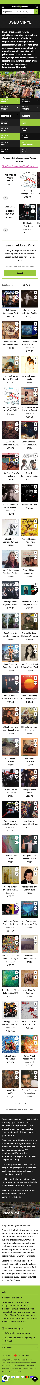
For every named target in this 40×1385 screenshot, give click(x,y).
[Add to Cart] (33, 174)
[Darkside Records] (20, 6)
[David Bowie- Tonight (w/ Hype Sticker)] (29, 809)
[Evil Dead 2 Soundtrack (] (10, 430)
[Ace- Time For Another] (29, 978)
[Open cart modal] (36, 6)
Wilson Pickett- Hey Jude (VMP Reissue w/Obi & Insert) (29, 604)
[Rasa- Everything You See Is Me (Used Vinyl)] (29, 684)
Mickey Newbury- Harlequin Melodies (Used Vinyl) (29, 636)
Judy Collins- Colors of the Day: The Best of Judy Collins (10, 573)
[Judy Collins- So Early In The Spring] (10, 621)
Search (20, 273)
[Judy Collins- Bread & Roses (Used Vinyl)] (29, 653)
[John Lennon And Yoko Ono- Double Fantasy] (29, 299)
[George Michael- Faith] (29, 778)
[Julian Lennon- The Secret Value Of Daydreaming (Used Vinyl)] (10, 493)
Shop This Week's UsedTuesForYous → (20, 166)
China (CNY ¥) (22, 1355)
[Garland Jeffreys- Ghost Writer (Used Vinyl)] (10, 684)
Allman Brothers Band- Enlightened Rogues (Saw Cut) (10, 344)
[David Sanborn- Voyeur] (10, 844)
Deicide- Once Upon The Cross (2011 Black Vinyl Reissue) (29, 1024)
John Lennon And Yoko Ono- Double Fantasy (29, 313)
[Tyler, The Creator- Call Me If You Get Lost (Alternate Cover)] (10, 364)
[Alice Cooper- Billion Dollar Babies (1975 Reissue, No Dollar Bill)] (10, 978)
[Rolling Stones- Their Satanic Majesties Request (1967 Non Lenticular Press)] (10, 1044)
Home (4, 1207)
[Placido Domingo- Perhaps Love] (29, 1079)
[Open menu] (3, 6)
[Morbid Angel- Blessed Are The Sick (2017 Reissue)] (29, 1044)
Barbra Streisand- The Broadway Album (29, 445)
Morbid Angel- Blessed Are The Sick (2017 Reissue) (29, 1059)
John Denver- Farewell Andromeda (10, 761)
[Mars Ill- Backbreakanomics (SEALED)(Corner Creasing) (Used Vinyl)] (29, 461)
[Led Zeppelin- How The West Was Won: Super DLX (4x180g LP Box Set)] (10, 1010)
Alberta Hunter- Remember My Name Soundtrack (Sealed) (10, 890)
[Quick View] (33, 179)
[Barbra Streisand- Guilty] (29, 364)
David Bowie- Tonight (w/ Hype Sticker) (29, 824)
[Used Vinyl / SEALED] (5, 230)
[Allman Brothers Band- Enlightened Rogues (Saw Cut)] (10, 330)
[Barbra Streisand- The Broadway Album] (29, 430)
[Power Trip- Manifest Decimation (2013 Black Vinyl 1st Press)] (10, 1079)
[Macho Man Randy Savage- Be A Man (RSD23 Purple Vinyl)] (10, 910)
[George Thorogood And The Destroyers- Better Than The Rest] (29, 527)
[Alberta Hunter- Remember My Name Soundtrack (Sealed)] (10, 875)
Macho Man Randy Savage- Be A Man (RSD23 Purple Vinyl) (10, 924)
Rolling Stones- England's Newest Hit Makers (10, 604)
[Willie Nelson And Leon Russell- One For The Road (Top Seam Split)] (10, 715)
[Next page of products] (30, 1103)
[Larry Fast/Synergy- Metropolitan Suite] (29, 910)
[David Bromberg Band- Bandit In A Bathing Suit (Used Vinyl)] (10, 653)
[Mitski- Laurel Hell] (29, 493)
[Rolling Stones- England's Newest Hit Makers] (10, 590)
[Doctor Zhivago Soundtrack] (29, 559)
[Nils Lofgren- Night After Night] (29, 715)
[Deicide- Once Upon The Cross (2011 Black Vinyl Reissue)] (29, 1010)
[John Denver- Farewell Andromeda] (10, 747)
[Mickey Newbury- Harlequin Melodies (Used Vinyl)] (29, 621)
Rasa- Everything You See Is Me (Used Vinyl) (29, 698)
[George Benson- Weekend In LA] (29, 844)
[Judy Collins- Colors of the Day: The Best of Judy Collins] (10, 559)
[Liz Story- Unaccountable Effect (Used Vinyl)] (29, 944)
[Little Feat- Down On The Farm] (10, 461)
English (6, 1355)
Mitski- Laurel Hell (29, 504)
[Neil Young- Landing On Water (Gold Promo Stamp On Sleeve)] (27, 180)
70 (26, 1103)
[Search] (36, 11)
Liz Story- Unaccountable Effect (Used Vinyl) (29, 958)
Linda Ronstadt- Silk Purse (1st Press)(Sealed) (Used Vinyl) (29, 410)
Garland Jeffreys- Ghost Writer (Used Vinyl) (10, 698)
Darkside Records (25, 1360)
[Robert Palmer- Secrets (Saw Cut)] (10, 527)
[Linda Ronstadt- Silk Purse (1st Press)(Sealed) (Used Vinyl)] (29, 396)
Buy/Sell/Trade (9, 1196)
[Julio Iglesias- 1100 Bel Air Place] (29, 875)
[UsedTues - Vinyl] (5, 198)
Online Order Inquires (15, 1328)
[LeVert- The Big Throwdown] (10, 778)
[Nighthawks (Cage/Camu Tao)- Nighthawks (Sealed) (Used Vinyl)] (10, 299)
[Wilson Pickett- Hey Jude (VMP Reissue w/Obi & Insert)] (29, 590)
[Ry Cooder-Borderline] (29, 747)
